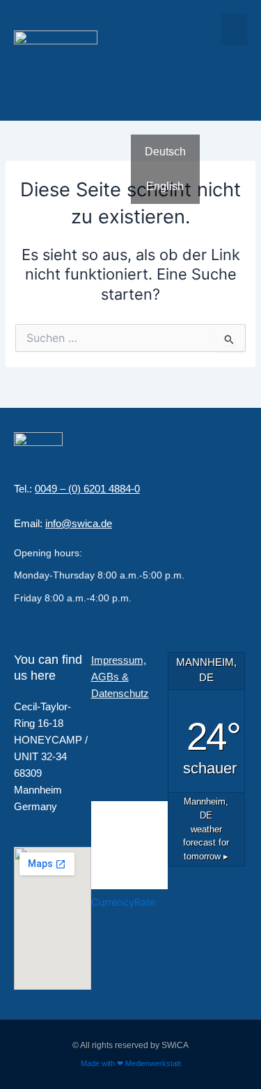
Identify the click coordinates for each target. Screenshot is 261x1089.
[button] (234, 29)
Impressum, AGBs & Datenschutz (120, 677)
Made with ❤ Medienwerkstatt (131, 1063)
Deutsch (165, 151)
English (165, 186)
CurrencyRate (123, 902)
